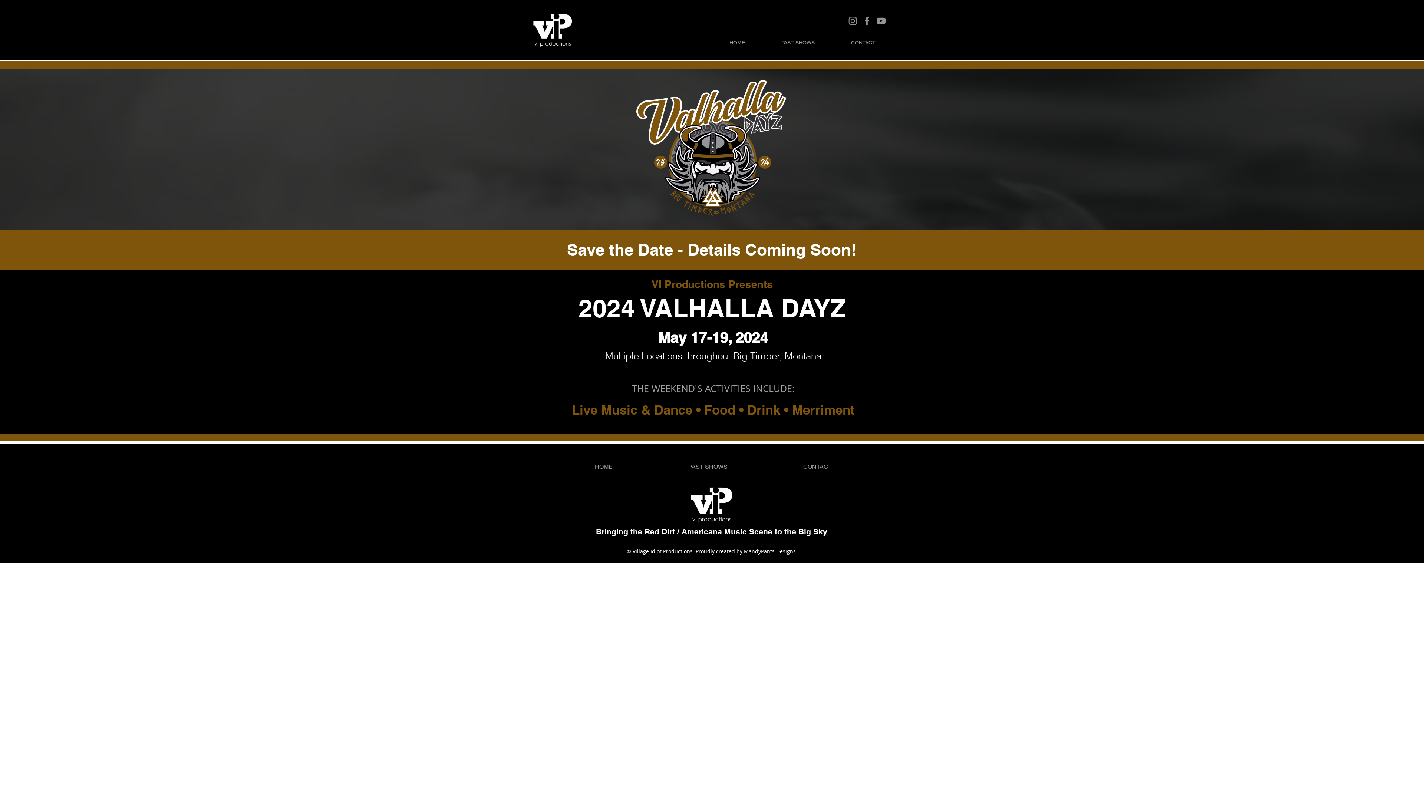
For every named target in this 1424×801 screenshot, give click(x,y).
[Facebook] (867, 20)
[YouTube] (881, 20)
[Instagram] (852, 20)
